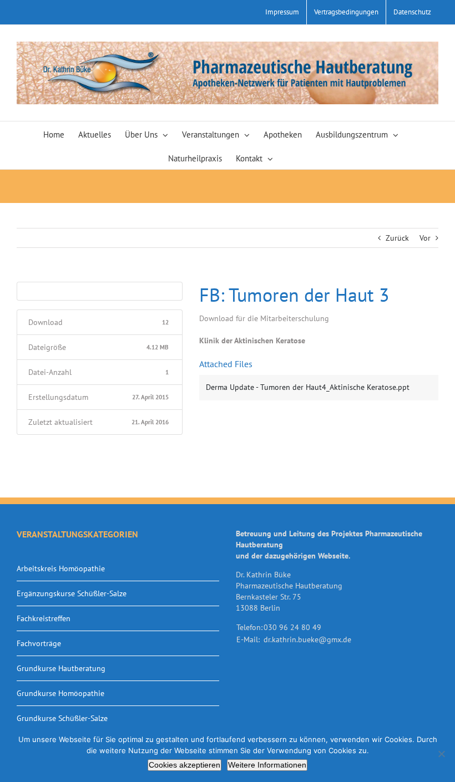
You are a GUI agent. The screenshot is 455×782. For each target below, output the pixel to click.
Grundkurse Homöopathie (60, 693)
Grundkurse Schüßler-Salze (62, 718)
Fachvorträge (39, 643)
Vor (425, 238)
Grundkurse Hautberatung (61, 668)
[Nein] (441, 753)
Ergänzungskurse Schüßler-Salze (72, 593)
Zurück (397, 238)
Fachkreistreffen (43, 618)
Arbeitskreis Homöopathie (61, 568)
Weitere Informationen (267, 764)
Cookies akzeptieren (184, 764)
